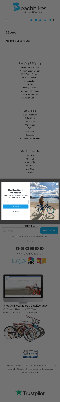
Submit (15, 206)
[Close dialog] (56, 183)
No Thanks (16, 211)
